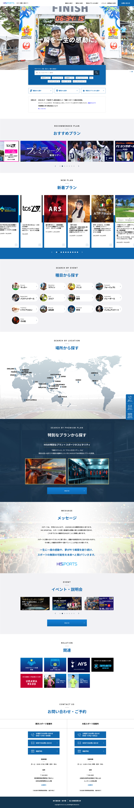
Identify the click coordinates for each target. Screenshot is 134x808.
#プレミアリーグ (57, 78)
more (67, 491)
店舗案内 (43, 785)
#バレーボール (66, 81)
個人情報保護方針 (75, 801)
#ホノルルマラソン (82, 78)
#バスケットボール (54, 81)
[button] (55, 166)
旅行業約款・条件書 (59, 801)
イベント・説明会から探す (108, 3)
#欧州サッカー (46, 78)
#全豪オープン (69, 78)
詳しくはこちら (42, 108)
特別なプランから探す (92, 3)
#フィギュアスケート (79, 81)
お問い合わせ (125, 3)
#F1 (91, 78)
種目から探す (69, 3)
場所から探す (79, 3)
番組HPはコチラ (92, 103)
